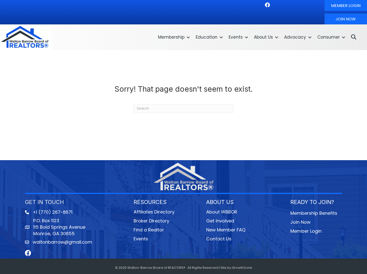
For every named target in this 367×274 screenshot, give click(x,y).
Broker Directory (151, 221)
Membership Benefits (313, 213)
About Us (263, 37)
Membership (171, 37)
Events (236, 37)
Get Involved (220, 221)
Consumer (328, 37)
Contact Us (218, 239)
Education (206, 37)
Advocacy (295, 37)
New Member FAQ (225, 230)
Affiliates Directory (154, 212)
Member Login (306, 231)
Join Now (300, 222)
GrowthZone (242, 267)
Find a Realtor (149, 230)
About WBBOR (221, 212)
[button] (346, 5)
